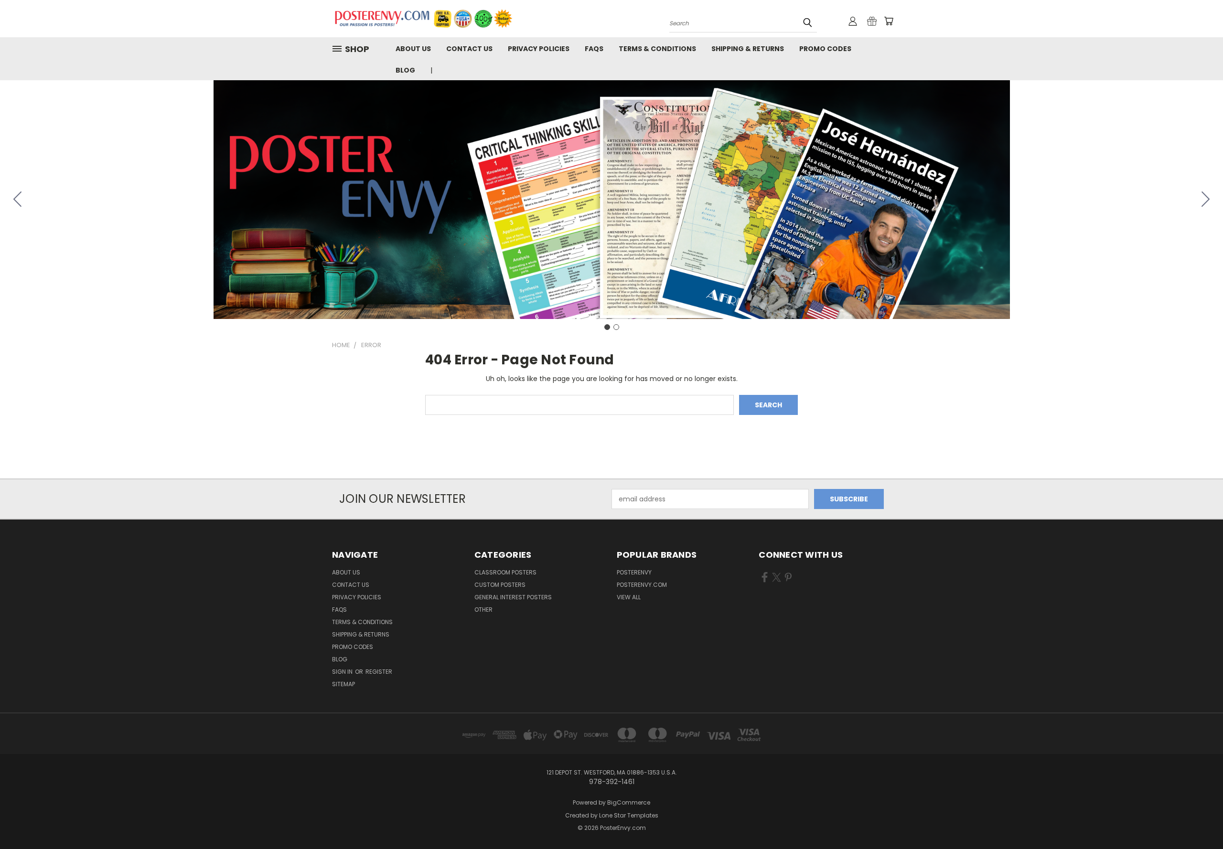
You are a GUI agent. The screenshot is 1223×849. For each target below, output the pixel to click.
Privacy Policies (538, 48)
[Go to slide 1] (607, 327)
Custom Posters (500, 585)
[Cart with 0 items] (888, 21)
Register (378, 672)
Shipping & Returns (747, 48)
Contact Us (469, 48)
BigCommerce (628, 802)
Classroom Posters (505, 572)
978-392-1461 (466, 70)
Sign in (343, 672)
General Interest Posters (513, 597)
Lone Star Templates (628, 815)
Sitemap (343, 684)
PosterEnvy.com (642, 585)
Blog (405, 70)
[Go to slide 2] (17, 199)
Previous (1198, 819)
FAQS (594, 48)
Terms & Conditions (657, 48)
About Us (413, 48)
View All (629, 597)
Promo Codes (825, 48)
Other (483, 609)
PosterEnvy (634, 572)
